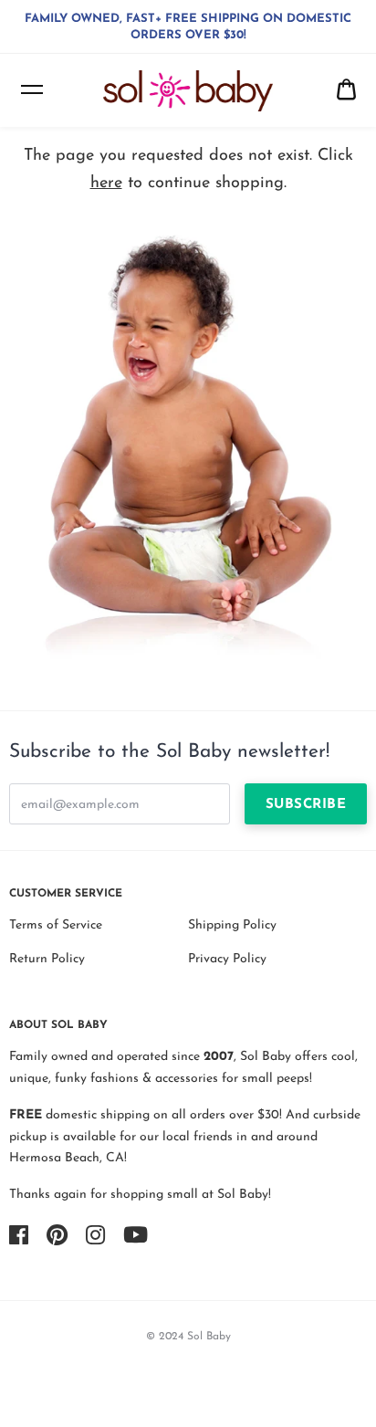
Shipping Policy (232, 925)
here (106, 183)
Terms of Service (55, 925)
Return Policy (47, 959)
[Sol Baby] (188, 90)
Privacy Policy (227, 959)
